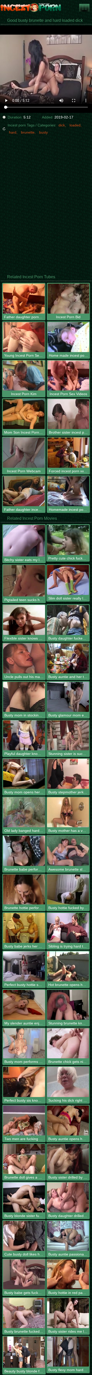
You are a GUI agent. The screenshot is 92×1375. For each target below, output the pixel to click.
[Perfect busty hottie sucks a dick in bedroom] (24, 966)
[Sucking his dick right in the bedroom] (68, 1082)
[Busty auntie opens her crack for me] (68, 1120)
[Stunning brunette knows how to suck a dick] (68, 1005)
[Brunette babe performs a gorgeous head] (24, 851)
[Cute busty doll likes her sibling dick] (24, 1236)
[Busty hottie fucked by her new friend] (68, 889)
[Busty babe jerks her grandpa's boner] (24, 928)
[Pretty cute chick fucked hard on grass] (68, 540)
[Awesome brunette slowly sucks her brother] (68, 851)
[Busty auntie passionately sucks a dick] (68, 1236)
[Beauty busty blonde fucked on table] (24, 1352)
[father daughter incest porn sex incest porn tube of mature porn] (84, 8)
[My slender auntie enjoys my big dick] (24, 1005)
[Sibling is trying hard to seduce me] (68, 928)
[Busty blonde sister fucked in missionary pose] (24, 1197)
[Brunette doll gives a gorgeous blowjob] (24, 1159)
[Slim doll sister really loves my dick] (68, 580)
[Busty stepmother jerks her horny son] (68, 774)
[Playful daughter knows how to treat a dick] (24, 735)
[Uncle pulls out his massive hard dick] (24, 658)
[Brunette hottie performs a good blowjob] (24, 889)
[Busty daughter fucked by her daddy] (68, 620)
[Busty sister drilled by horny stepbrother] (68, 1159)
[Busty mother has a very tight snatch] (68, 812)
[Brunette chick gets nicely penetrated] (68, 1043)
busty (43, 132)
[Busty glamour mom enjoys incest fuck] (68, 697)
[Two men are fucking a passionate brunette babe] (24, 1120)
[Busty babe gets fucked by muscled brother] (24, 1274)
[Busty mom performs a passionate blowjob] (24, 1043)
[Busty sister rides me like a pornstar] (68, 1313)
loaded (75, 125)
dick (62, 125)
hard (12, 132)
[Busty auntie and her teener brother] (68, 658)
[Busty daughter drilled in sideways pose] (68, 1197)
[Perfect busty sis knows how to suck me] (24, 1082)
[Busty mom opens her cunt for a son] (24, 774)
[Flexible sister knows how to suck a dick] (24, 620)
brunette (27, 132)
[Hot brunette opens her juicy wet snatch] (68, 966)
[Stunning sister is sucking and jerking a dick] (68, 735)
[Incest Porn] (30, 7)
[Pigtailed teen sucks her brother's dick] (24, 580)
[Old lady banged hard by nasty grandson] (24, 812)
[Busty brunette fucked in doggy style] (24, 1313)
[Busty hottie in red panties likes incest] (68, 1274)
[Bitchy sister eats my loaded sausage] (24, 540)
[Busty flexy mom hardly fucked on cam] (68, 1352)
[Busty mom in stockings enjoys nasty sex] (24, 697)
